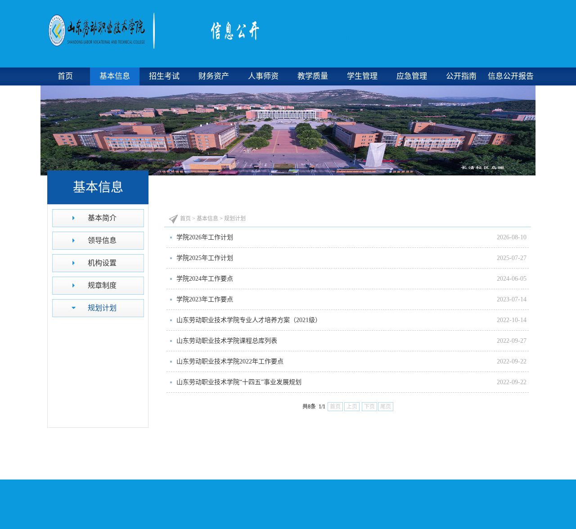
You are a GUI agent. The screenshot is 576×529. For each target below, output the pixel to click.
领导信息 (102, 240)
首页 (65, 76)
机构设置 (102, 263)
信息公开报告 (511, 76)
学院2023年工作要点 (204, 299)
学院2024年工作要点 (204, 278)
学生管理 (362, 76)
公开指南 (461, 76)
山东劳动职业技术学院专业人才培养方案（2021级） (248, 320)
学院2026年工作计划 (204, 237)
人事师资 (263, 76)
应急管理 (411, 76)
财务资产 (213, 76)
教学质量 (312, 76)
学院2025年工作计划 (204, 258)
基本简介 (102, 218)
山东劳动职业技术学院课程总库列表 (226, 340)
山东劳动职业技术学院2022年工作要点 (230, 361)
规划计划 (102, 308)
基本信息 (114, 76)
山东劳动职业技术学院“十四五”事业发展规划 (239, 382)
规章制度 (102, 285)
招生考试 (164, 76)
